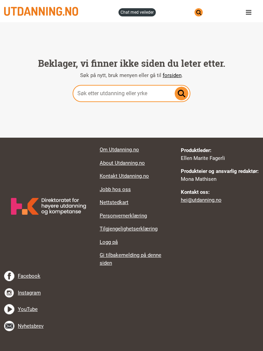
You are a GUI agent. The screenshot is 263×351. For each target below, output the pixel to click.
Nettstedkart (114, 202)
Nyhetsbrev (30, 326)
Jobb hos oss (115, 189)
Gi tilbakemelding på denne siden (130, 259)
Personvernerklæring (123, 216)
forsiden (172, 75)
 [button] (131, 137)
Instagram (29, 293)
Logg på (109, 242)
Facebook (29, 276)
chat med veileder (137, 12)
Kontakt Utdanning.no (124, 176)
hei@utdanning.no (201, 200)
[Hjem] (59, 11)
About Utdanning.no (122, 163)
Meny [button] (250, 12)
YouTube (28, 309)
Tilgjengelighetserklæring (129, 229)
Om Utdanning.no (119, 150)
